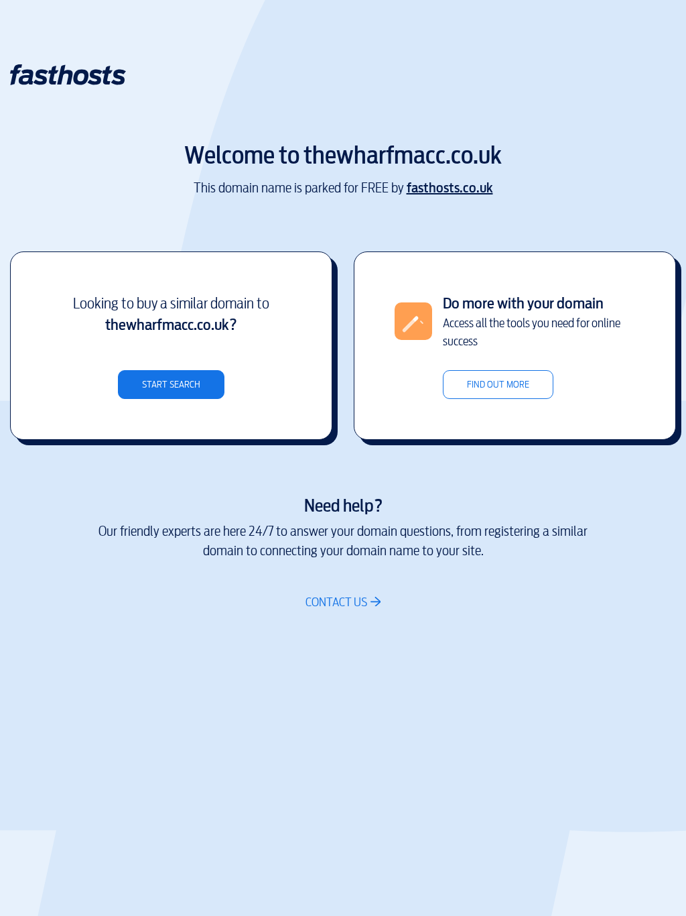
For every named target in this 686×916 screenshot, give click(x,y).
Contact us (336, 602)
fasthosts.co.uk (450, 188)
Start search (171, 385)
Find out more (498, 385)
